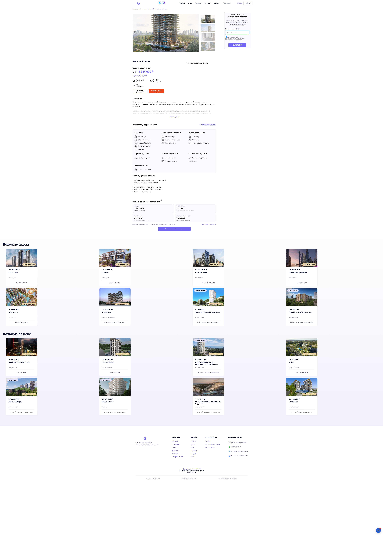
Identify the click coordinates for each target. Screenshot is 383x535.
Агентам (175, 454)
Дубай (153, 9)
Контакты (226, 3)
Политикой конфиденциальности (233, 39)
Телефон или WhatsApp (232, 29)
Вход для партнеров (212, 444)
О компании (176, 444)
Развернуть (173, 117)
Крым (193, 444)
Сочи (192, 447)
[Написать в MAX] (163, 3)
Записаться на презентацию (237, 45)
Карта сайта (191, 472)
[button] (197, 32)
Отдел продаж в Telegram (239, 451)
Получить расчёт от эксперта (174, 229)
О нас (190, 3)
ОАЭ (148, 9)
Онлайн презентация (139, 91)
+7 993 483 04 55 (236, 447)
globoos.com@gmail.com (238, 442)
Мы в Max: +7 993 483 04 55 (239, 456)
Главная (182, 3)
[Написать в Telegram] (159, 3)
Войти (248, 3)
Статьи (207, 3)
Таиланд (194, 450)
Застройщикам (177, 457)
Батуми (193, 454)
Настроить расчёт (208, 224)
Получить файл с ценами (156, 91)
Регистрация (209, 447)
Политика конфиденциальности (191, 470)
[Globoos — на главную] (138, 3)
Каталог (198, 3)
